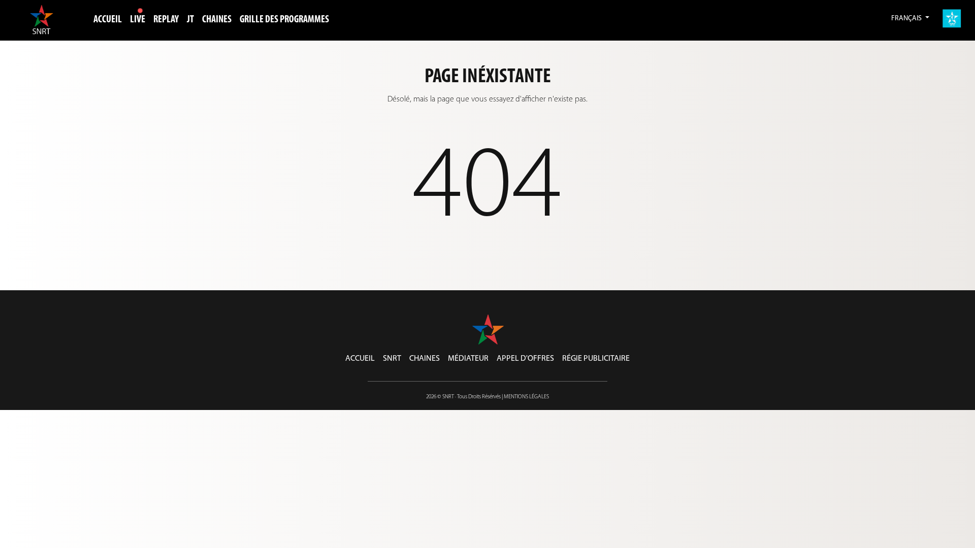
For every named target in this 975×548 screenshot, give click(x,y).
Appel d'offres (525, 359)
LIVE (137, 20)
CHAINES (217, 20)
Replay (166, 20)
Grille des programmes (284, 20)
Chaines (424, 359)
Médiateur (468, 359)
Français (907, 18)
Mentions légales (526, 397)
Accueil (107, 20)
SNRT (392, 359)
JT (190, 20)
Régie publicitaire (596, 359)
